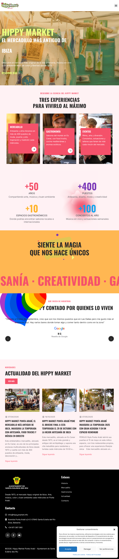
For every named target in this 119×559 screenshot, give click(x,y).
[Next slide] (111, 338)
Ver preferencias (106, 549)
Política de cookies (79, 555)
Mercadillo (65, 487)
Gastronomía (66, 492)
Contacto (65, 501)
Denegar (87, 549)
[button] (114, 529)
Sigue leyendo (11, 461)
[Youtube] (19, 535)
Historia (64, 483)
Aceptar (68, 549)
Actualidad (65, 496)
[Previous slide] (8, 338)
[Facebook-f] (13, 535)
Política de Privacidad (93, 555)
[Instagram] (7, 535)
